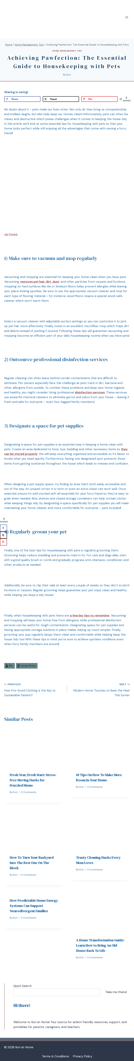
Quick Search (22, 986)
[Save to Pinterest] (3, 542)
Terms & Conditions (55, 1056)
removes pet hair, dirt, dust (39, 282)
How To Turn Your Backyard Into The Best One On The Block (32, 862)
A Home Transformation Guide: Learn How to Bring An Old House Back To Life (100, 945)
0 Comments (28, 792)
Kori (68, 74)
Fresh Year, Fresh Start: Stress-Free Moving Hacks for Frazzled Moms (33, 780)
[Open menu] (126, 17)
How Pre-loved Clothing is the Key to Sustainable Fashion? (29, 690)
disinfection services (90, 392)
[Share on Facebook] (3, 528)
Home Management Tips (67, 50)
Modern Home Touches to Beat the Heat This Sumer (101, 690)
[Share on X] (3, 535)
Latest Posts (28, 665)
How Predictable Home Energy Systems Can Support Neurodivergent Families (34, 905)
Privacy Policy (82, 1056)
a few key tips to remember (89, 615)
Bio (11, 665)
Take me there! (116, 992)
